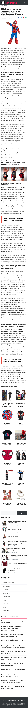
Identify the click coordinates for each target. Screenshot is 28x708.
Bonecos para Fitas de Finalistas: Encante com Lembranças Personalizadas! (17, 543)
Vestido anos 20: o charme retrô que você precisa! (17, 556)
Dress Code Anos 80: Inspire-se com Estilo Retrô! (17, 535)
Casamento (6, 593)
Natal (4, 607)
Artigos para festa (8, 582)
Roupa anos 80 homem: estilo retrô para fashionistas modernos (16, 529)
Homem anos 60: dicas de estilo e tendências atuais (17, 522)
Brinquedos (6, 586)
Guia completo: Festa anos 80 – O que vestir (17, 569)
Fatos (5, 5)
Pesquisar (21, 513)
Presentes (6, 610)
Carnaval (6, 589)
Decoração (6, 596)
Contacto (17, 699)
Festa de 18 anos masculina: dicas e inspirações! (17, 549)
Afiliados (22, 700)
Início (2, 5)
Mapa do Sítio (15, 700)
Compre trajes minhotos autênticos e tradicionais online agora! (17, 562)
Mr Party (5, 603)
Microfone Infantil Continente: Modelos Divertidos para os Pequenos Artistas (11, 628)
